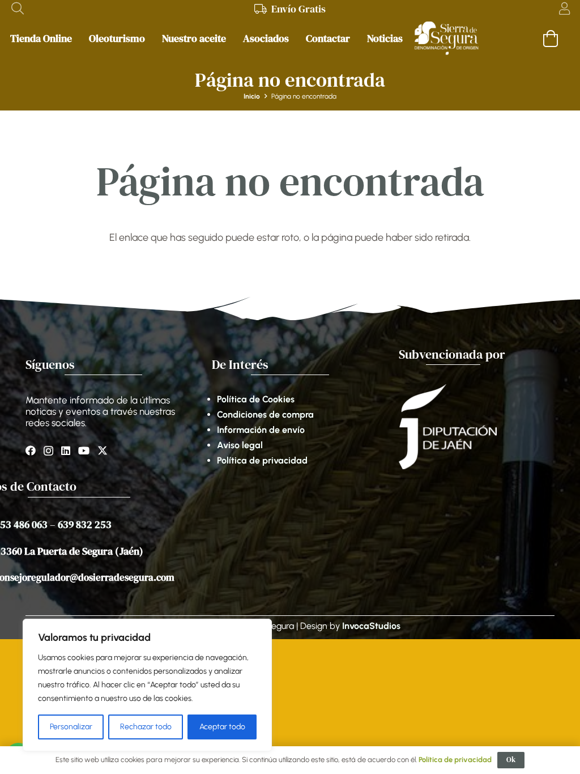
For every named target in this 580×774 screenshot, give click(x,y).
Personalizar (71, 727)
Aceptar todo (222, 727)
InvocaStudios (371, 625)
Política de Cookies (256, 399)
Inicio (252, 96)
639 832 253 (85, 524)
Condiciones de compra (265, 414)
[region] (147, 685)
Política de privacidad (262, 460)
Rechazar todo (146, 727)
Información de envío (261, 429)
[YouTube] (83, 450)
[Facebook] (30, 450)
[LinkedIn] (65, 450)
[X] (102, 450)
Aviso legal (240, 445)
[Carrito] (550, 38)
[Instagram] (48, 451)
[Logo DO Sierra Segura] (446, 39)
